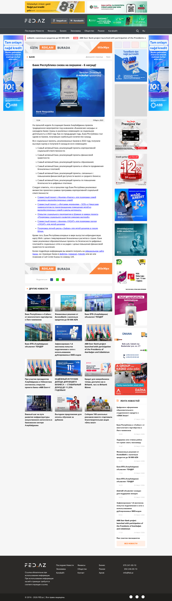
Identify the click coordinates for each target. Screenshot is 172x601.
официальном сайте (94, 251)
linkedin (81, 254)
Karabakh (78, 20)
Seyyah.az (61, 20)
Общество (89, 30)
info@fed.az (128, 572)
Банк (108, 57)
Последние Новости (34, 30)
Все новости (130, 543)
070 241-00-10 (129, 565)
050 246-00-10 (130, 569)
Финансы (52, 30)
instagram (72, 254)
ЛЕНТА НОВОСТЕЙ (130, 400)
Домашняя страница (94, 57)
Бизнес (63, 30)
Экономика (75, 30)
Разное (101, 30)
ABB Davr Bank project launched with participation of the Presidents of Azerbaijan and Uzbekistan (82, 38)
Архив (101, 572)
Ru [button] (144, 30)
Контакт (81, 572)
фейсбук (63, 254)
